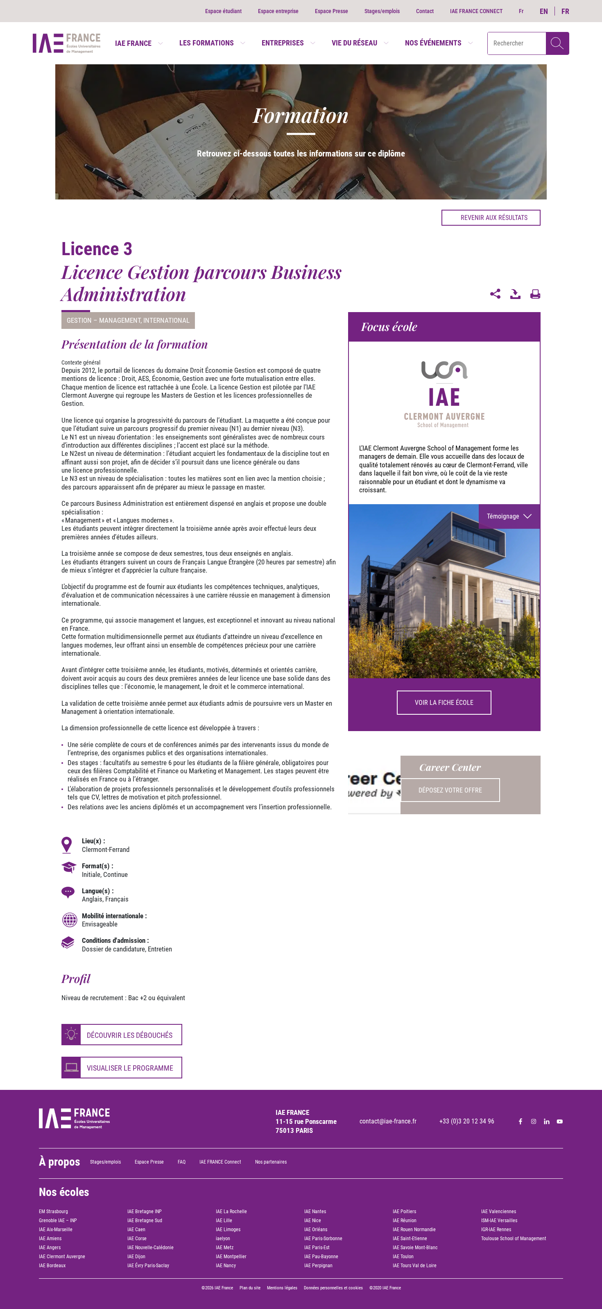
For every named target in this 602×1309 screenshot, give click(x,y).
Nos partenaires (271, 1162)
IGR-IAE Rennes (496, 1229)
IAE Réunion (404, 1220)
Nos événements (433, 42)
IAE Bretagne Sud (144, 1220)
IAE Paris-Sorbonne (323, 1238)
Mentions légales (282, 1288)
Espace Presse (331, 11)
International (166, 320)
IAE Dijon (136, 1256)
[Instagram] (533, 1121)
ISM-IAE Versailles (499, 1220)
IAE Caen (136, 1229)
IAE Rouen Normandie (414, 1229)
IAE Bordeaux (52, 1265)
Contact (425, 11)
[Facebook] (520, 1121)
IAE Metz (224, 1247)
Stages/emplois (382, 11)
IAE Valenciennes (498, 1211)
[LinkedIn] (546, 1121)
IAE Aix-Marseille (55, 1229)
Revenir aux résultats (494, 218)
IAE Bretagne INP (144, 1211)
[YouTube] (560, 1121)
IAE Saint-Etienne (410, 1238)
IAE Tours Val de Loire (415, 1265)
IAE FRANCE (133, 43)
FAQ (182, 1162)
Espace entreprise (278, 11)
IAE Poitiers (404, 1211)
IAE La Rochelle (231, 1211)
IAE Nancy (226, 1265)
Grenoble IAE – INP (58, 1220)
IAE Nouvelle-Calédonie (150, 1247)
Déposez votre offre (450, 790)
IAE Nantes (315, 1211)
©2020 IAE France (385, 1288)
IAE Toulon (403, 1256)
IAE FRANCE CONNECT (476, 11)
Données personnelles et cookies (333, 1288)
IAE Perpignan (318, 1265)
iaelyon (223, 1238)
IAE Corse (137, 1238)
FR (565, 11)
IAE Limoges (228, 1229)
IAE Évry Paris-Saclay (148, 1265)
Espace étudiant (223, 11)
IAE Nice (312, 1220)
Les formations (206, 42)
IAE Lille (224, 1220)
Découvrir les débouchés (129, 1035)
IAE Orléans (315, 1229)
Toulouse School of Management (513, 1238)
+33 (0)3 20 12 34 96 (466, 1121)
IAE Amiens (50, 1238)
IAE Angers (50, 1247)
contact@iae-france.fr (388, 1121)
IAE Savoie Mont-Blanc (415, 1247)
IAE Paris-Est (317, 1247)
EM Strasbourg (53, 1211)
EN (544, 11)
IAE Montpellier (231, 1256)
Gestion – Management (103, 320)
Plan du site (250, 1288)
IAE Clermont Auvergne (62, 1256)
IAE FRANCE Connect (220, 1162)
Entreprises (283, 42)
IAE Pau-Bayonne (321, 1256)
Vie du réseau (354, 42)
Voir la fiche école (444, 703)
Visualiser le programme (130, 1068)
